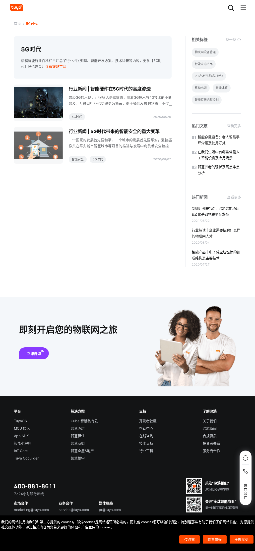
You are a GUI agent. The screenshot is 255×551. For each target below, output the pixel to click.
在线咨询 (146, 436)
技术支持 (146, 443)
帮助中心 (146, 428)
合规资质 (210, 436)
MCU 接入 (22, 428)
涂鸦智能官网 (55, 66)
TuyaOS (20, 421)
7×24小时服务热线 (29, 494)
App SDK (21, 436)
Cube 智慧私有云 (84, 421)
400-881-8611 (35, 486)
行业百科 (146, 451)
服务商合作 (211, 451)
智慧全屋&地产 (82, 451)
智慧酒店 (78, 428)
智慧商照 (78, 443)
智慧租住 (78, 436)
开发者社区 (148, 421)
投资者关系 (211, 443)
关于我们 (210, 421)
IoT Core (21, 451)
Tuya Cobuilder (26, 458)
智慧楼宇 (78, 458)
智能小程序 (22, 443)
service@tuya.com (74, 509)
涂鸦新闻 (210, 428)
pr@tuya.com (110, 509)
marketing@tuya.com (31, 509)
